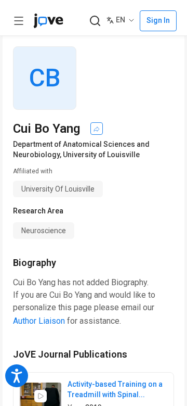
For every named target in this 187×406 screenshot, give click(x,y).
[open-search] (94, 21)
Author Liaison (39, 321)
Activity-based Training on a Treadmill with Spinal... (115, 389)
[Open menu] (18, 20)
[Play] (40, 396)
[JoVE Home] (48, 21)
